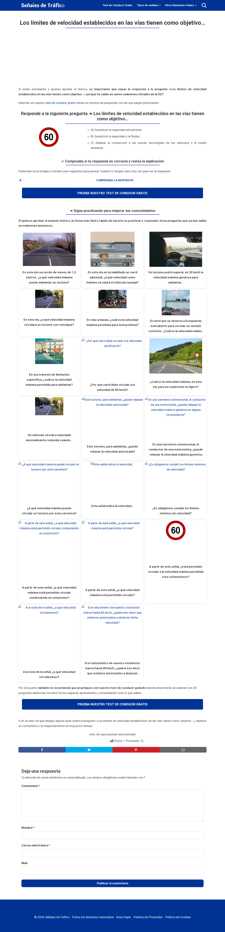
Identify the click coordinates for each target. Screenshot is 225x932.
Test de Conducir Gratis (117, 5)
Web (24, 863)
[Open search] (204, 5)
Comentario (30, 786)
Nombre (28, 827)
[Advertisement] (112, 59)
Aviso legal (123, 917)
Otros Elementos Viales (179, 5)
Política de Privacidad (148, 917)
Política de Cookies (178, 917)
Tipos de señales (147, 5)
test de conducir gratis (61, 103)
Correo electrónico (35, 845)
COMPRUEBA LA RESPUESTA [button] (114, 180)
